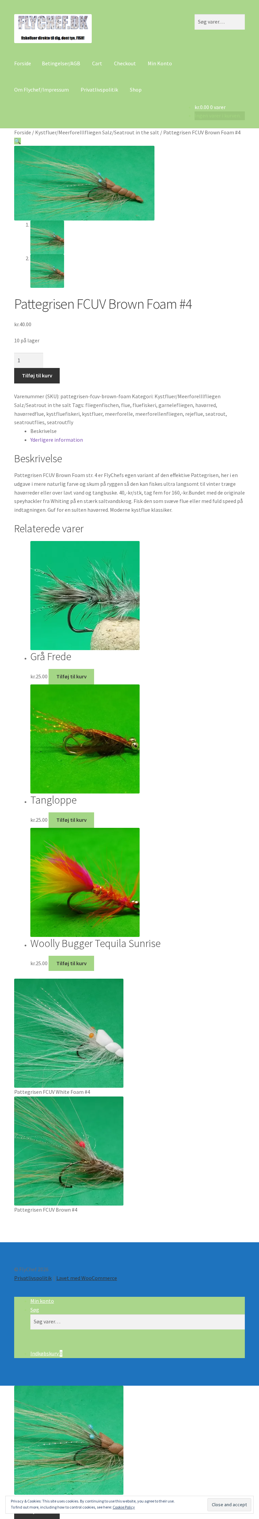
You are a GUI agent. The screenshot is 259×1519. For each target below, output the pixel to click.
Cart (97, 63)
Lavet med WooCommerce (86, 1278)
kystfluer (92, 413)
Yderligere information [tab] (56, 439)
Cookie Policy (124, 1507)
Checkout (125, 63)
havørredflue (29, 413)
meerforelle (119, 413)
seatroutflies (29, 422)
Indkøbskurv (46, 1353)
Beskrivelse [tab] (43, 431)
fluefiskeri (144, 405)
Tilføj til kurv (37, 375)
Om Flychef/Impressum (41, 89)
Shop (136, 89)
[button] (17, 141)
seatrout (215, 413)
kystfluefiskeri (63, 413)
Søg (34, 1309)
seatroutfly (60, 422)
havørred (205, 405)
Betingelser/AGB (61, 63)
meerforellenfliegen (159, 413)
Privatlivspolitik (99, 89)
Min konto (42, 1300)
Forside (22, 63)
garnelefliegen (176, 405)
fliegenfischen (102, 405)
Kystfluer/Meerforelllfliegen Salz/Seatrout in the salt (97, 132)
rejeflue (194, 413)
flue (125, 405)
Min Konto (160, 63)
